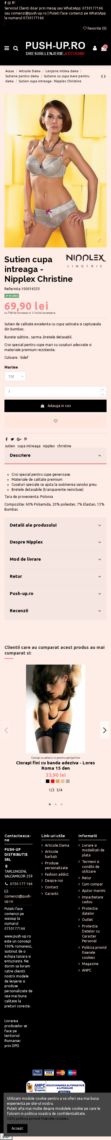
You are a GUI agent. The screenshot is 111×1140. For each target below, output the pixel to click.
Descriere (20, 455)
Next (104, 730)
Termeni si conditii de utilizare (90, 867)
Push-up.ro (21, 593)
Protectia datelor (90, 910)
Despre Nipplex (26, 541)
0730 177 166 (21, 884)
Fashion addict (57, 874)
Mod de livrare (25, 559)
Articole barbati (51, 854)
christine (64, 446)
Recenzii (19, 610)
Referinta (12, 289)
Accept (17, 1128)
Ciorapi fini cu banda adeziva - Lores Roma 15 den (55, 765)
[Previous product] (102, 76)
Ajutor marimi (93, 891)
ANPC (86, 970)
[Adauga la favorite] (55, 421)
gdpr (6, 1136)
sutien (10, 446)
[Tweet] (12, 439)
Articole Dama (57, 845)
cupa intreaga (29, 446)
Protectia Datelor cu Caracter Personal (91, 933)
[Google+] (19, 439)
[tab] (55, 456)
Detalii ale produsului (33, 525)
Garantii (51, 893)
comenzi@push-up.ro (29, 13)
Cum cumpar (92, 884)
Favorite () (97, 28)
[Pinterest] (25, 439)
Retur (16, 576)
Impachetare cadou (92, 899)
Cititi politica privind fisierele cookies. (38, 1118)
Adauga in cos (59, 406)
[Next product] (105, 76)
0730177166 (92, 8)
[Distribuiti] (7, 439)
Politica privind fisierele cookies (94, 952)
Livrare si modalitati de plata (93, 850)
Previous (6, 730)
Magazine (90, 964)
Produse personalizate (56, 865)
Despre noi (54, 880)
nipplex (49, 446)
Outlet (87, 920)
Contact (51, 887)
